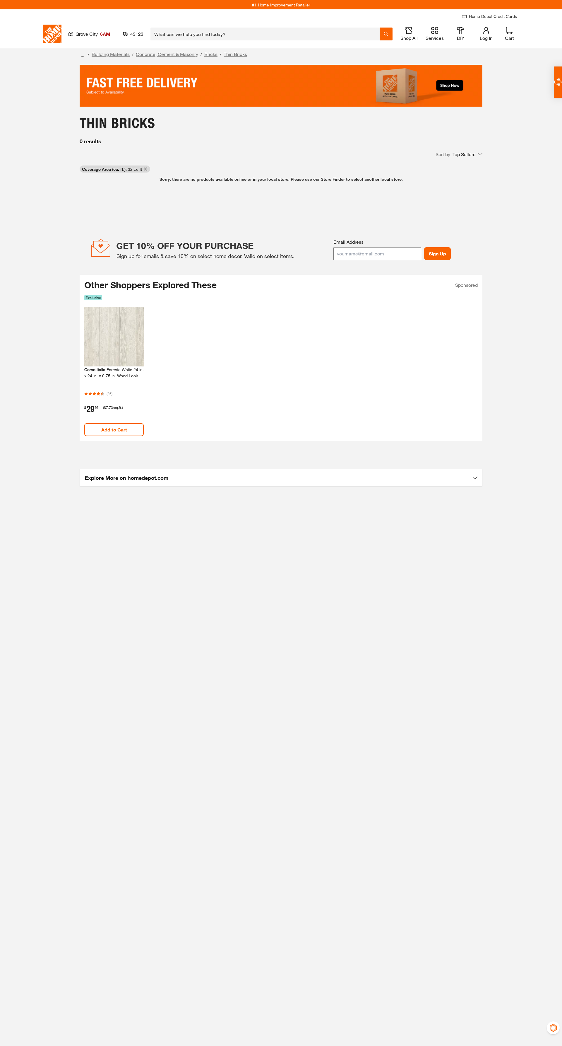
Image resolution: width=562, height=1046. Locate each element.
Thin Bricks (235, 54)
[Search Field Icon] (386, 34)
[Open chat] (558, 82)
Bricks (210, 54)
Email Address (348, 242)
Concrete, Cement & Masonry (167, 54)
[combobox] (265, 34)
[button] (459, 154)
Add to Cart (114, 429)
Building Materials (111, 54)
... (82, 54)
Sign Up (437, 253)
